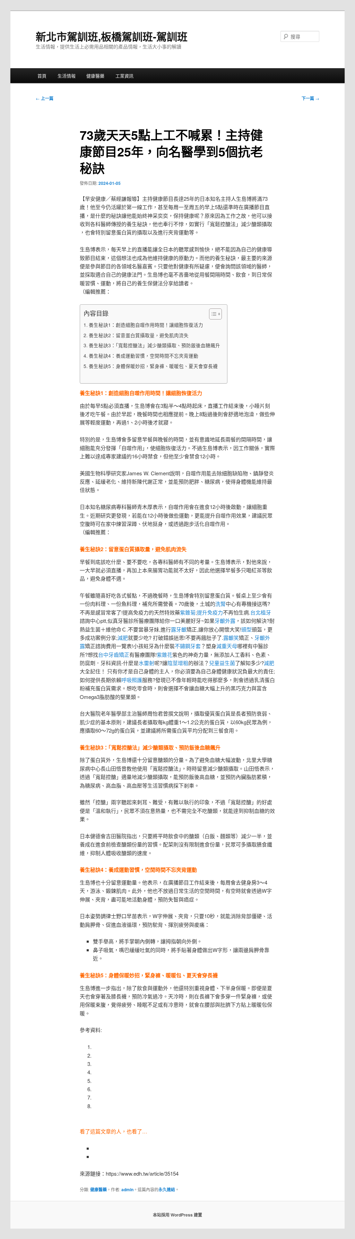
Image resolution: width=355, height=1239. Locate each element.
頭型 (246, 629)
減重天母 (226, 645)
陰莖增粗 (177, 662)
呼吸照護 (131, 679)
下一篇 (310, 98)
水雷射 (146, 662)
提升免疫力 (210, 612)
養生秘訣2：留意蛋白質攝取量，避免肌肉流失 (139, 335)
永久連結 (166, 1189)
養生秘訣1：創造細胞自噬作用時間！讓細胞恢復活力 (146, 324)
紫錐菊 (188, 612)
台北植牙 (260, 612)
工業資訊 (124, 75)
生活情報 (67, 75)
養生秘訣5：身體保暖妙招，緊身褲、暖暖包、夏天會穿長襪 (153, 365)
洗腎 (220, 603)
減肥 (123, 637)
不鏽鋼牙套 (188, 645)
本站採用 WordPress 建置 (177, 1215)
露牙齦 (179, 629)
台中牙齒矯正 (113, 654)
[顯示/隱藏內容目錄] (212, 314)
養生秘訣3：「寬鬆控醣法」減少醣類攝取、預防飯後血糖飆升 (154, 345)
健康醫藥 (95, 75)
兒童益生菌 (222, 662)
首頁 (41, 75)
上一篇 (44, 98)
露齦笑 (231, 637)
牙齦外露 (225, 620)
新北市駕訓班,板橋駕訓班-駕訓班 (112, 36)
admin (127, 1189)
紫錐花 (164, 654)
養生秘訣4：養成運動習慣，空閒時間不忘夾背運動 (143, 355)
